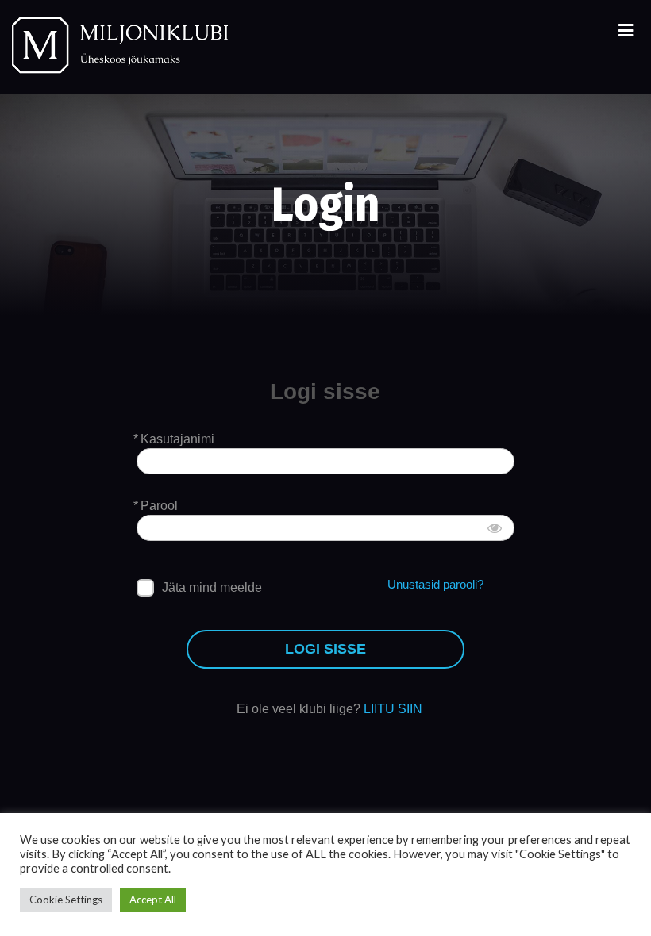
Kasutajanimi (177, 439)
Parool (159, 505)
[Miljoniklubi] (119, 47)
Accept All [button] (152, 899)
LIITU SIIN (393, 708)
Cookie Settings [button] (65, 899)
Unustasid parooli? (435, 584)
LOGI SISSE (325, 649)
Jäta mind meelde (212, 587)
